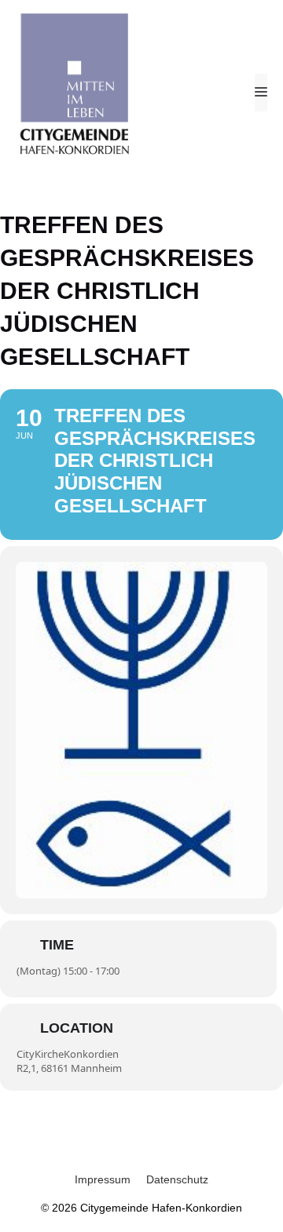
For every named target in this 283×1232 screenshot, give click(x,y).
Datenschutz (177, 1179)
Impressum (102, 1179)
